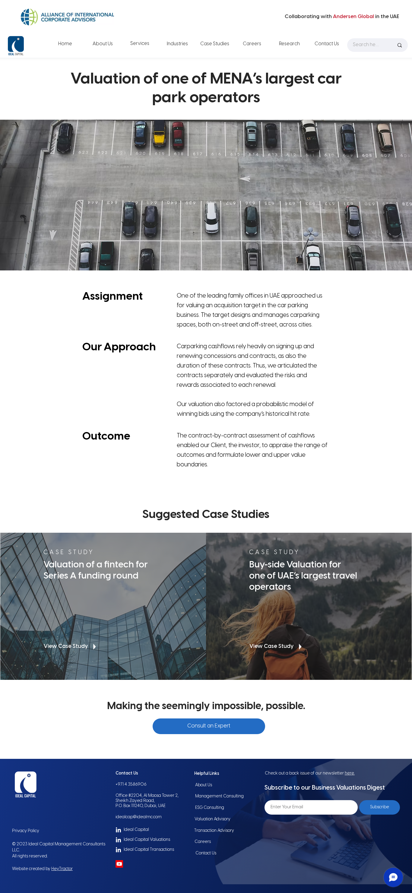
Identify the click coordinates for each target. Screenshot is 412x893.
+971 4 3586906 (131, 784)
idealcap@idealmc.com (139, 817)
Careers (203, 842)
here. (350, 773)
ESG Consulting (209, 808)
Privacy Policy (25, 831)
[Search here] (399, 45)
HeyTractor (62, 869)
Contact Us (205, 853)
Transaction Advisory (214, 830)
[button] (209, 726)
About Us (203, 785)
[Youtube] (119, 864)
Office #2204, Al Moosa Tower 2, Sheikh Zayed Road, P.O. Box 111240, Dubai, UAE (147, 801)
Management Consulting (219, 796)
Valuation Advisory (212, 819)
